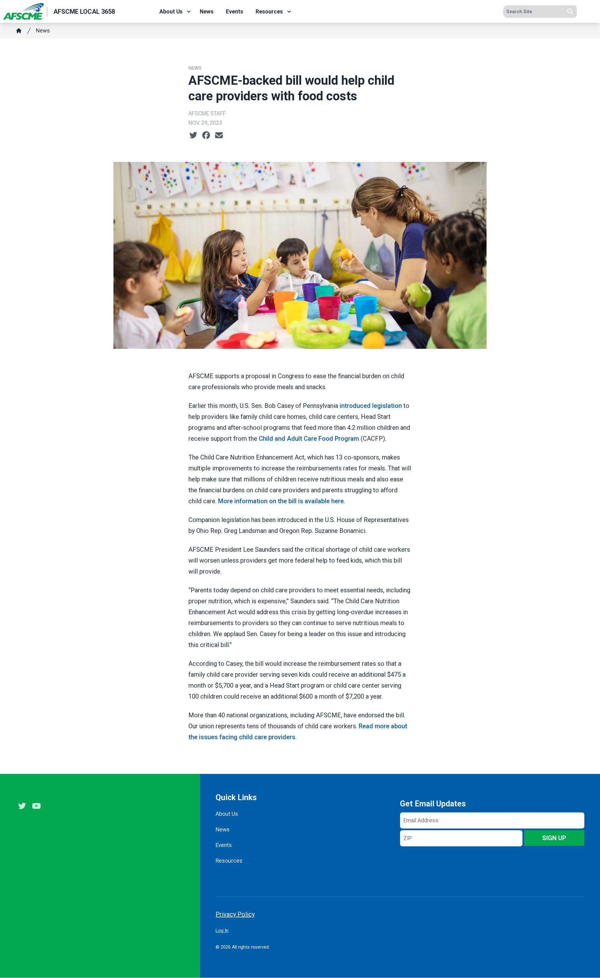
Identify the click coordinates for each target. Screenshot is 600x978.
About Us (170, 11)
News (206, 11)
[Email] (219, 135)
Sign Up (554, 838)
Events (234, 11)
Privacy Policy (235, 914)
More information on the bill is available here (281, 501)
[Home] (19, 31)
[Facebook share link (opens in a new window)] (206, 135)
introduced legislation (371, 405)
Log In (222, 930)
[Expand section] (189, 11)
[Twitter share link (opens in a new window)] (193, 135)
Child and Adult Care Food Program (309, 438)
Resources (269, 11)
